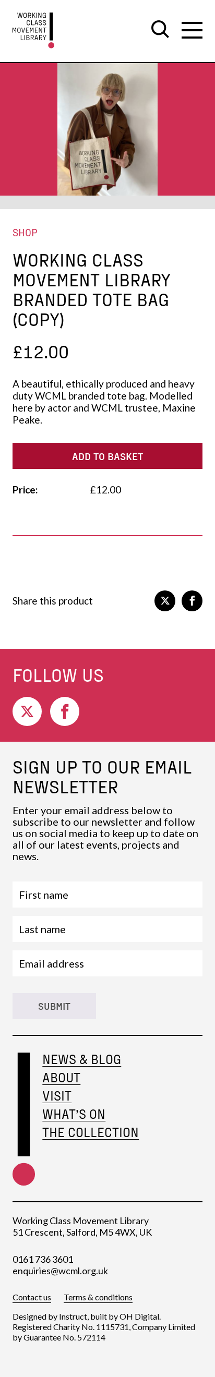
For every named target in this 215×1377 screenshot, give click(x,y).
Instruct (73, 1316)
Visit (56, 1095)
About (61, 1077)
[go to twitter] (164, 600)
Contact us (32, 1297)
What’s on (73, 1113)
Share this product (53, 601)
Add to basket (107, 456)
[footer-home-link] (24, 1119)
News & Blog (81, 1059)
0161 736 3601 (43, 1259)
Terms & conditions (98, 1297)
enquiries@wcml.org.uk (60, 1270)
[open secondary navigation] (192, 30)
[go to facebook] (192, 600)
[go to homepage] (33, 31)
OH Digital (139, 1316)
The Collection (90, 1132)
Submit (54, 1006)
